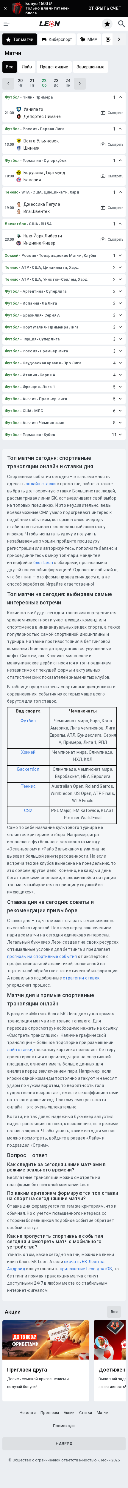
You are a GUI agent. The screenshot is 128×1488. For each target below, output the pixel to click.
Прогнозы (49, 1412)
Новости (28, 1412)
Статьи (85, 1412)
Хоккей (12, 255)
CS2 (28, 810)
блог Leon (43, 562)
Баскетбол (15, 224)
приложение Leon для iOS (86, 1268)
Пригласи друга (27, 1370)
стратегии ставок (81, 978)
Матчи (102, 1412)
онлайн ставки (41, 483)
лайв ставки (19, 1049)
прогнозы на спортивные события (42, 956)
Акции (69, 1412)
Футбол (12, 97)
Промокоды (64, 1425)
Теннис (12, 192)
